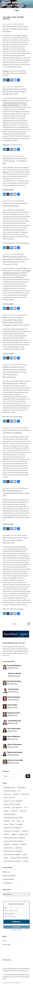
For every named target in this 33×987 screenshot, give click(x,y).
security (25, 861)
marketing (7, 844)
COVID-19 (16, 794)
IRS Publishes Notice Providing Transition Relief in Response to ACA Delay (15, 29)
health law (7, 821)
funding (6, 811)
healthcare (14, 811)
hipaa (18, 821)
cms (19, 791)
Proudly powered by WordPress (11, 982)
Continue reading (8, 189)
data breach (25, 794)
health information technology (13, 817)
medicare (23, 844)
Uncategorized (7, 883)
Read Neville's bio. (12, 668)
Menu (17, 10)
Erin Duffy (7, 807)
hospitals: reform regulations (13, 828)
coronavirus (7, 794)
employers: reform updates (12, 804)
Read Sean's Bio (13, 723)
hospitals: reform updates (12, 831)
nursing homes (8, 848)
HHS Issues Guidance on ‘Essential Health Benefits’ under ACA (15, 493)
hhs (13, 821)
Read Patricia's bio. (13, 699)
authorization (22, 787)
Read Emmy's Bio (13, 762)
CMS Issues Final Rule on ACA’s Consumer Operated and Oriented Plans (15, 540)
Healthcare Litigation (9, 875)
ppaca (24, 854)
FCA (26, 807)
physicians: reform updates (12, 854)
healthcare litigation (10, 814)
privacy (6, 858)
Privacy (20, 930)
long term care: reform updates (13, 841)
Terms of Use (7, 959)
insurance (25, 831)
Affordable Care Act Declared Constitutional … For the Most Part (14, 161)
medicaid (15, 844)
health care (23, 811)
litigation (14, 834)
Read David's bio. (12, 707)
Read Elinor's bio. (12, 739)
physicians (18, 848)
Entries (6, 944)
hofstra (12, 824)
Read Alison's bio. (12, 747)
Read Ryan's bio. (12, 683)
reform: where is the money (12, 861)
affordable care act (9, 787)
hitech (6, 824)
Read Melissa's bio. (13, 754)
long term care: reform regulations (14, 838)
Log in (4, 941)
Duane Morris (19, 24)
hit (23, 821)
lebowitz (6, 834)
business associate (9, 791)
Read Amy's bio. (12, 731)
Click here (6, 71)
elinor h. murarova (9, 797)
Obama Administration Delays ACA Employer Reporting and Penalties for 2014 (14, 91)
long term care (23, 834)
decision (5, 172)
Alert (18, 35)
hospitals (19, 824)
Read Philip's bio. (12, 715)
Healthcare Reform (8, 879)
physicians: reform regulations (13, 851)
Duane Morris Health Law (12, 4)
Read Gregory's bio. (14, 676)
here (27, 243)
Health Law (6, 872)
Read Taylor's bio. (13, 691)
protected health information (19, 858)
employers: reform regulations (13, 801)
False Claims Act (17, 807)
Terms (15, 930)
